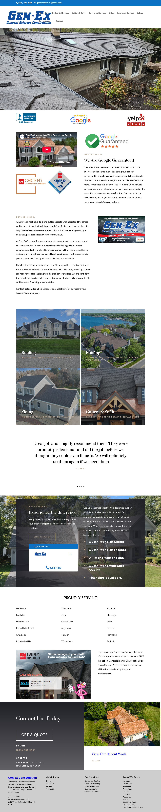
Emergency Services (125, 13)
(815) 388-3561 (14, 796)
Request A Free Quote (80, 84)
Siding (111, 13)
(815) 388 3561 (26, 750)
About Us (43, 13)
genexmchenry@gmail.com (18, 799)
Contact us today (24, 288)
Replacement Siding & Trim (80, 67)
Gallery (140, 13)
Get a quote (34, 735)
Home (48, 781)
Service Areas (44, 21)
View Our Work (42, 537)
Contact (59, 21)
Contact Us (50, 789)
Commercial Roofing (92, 784)
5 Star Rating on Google (107, 542)
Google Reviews (38, 265)
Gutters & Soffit (78, 13)
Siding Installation (92, 786)
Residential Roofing (60, 13)
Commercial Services (97, 13)
